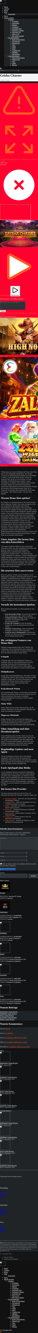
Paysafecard (16, 41)
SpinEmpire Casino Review (9, 1012)
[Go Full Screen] (19, 157)
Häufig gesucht (9, 18)
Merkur (14, 25)
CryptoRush (9, 1033)
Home (6, 7)
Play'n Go (3, 1212)
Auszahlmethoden (14, 56)
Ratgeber (3, 1231)
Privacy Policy (8, 1257)
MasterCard (16, 43)
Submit (3, 311)
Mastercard (3, 1191)
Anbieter (11, 19)
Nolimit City (9, 817)
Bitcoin (14, 65)
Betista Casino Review (7, 1019)
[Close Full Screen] (19, 203)
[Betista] (5, 952)
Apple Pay (3, 1195)
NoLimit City (16, 32)
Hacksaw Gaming (18, 30)
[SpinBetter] (5, 931)
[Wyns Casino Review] (5, 1089)
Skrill (14, 47)
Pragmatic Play (17, 29)
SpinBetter (3, 933)
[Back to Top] (1, 1332)
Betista (2, 954)
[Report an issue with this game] (19, 120)
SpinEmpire (4, 912)
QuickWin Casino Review (8, 1017)
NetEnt (7, 806)
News (6, 16)
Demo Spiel (4, 356)
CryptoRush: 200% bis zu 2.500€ (15, 1038)
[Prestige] (5, 891)
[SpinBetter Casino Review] (5, 1075)
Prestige (2, 893)
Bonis (6, 10)
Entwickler (11, 14)
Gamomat (15, 27)
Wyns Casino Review (7, 1016)
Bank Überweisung (18, 39)
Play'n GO (8, 809)
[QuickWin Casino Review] (5, 1104)
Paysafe (2, 1197)
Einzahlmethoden (13, 38)
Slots (5, 12)
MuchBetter (16, 54)
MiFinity (15, 52)
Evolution (15, 21)
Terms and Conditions (11, 1259)
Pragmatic (3, 1214)
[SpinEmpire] (5, 910)
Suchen (2, 873)
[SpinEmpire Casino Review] (5, 1061)
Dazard (7, 1029)
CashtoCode (16, 50)
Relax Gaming (9, 820)
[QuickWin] (5, 973)
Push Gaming (9, 813)
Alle (1, 1226)
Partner (2, 1229)
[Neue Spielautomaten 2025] (3, 3)
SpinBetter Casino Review (8, 1014)
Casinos (6, 9)
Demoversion (15, 295)
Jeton (14, 49)
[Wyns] (5, 994)
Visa (13, 45)
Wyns (2, 996)
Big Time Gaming (18, 36)
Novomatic (15, 23)
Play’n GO (15, 34)
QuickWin (3, 975)
